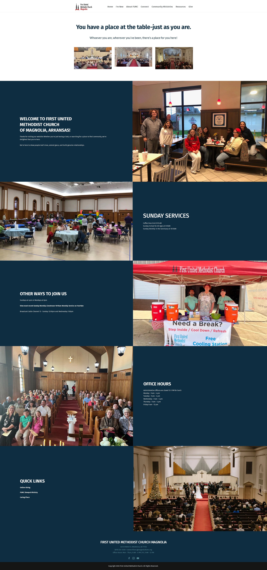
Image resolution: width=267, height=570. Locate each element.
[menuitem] (110, 6)
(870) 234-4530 (120, 550)
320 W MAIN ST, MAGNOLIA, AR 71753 (133, 547)
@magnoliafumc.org (144, 550)
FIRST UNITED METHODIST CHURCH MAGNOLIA (133, 542)
